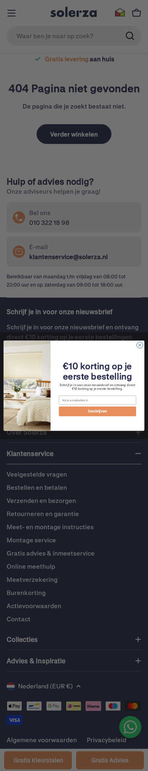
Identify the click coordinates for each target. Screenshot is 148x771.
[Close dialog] (139, 345)
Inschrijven (97, 411)
